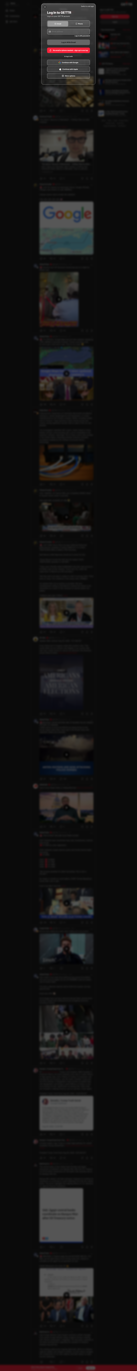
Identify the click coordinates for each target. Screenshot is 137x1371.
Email (59, 24)
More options (70, 76)
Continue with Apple (70, 69)
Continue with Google (70, 63)
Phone (80, 24)
